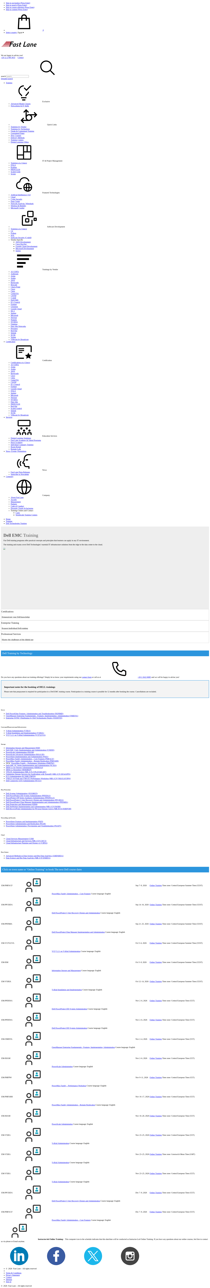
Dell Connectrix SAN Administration (23, 781)
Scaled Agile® (16, 408)
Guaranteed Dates (17, 133)
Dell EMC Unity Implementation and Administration (30, 750)
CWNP (13, 296)
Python (13, 233)
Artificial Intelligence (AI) (21, 195)
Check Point (15, 287)
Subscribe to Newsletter (20, 474)
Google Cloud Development (26, 246)
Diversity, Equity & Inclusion (22, 508)
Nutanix (14, 320)
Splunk (13, 333)
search (3, 76)
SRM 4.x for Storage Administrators (24, 768)
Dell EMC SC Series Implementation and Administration (31, 765)
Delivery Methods (18, 138)
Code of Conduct (17, 506)
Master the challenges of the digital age (17, 640)
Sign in (8, 1282)
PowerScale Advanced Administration (25, 754)
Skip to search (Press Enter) (16, 5)
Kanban (14, 167)
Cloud (13, 197)
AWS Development (23, 242)
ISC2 (13, 311)
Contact (21, 58)
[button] (21, 32)
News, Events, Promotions (16, 451)
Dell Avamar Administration (22, 793)
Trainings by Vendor (18, 127)
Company (9, 477)
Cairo (18, 513)
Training (9, 83)
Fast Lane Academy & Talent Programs (26, 440)
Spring (18, 251)
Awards (14, 500)
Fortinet (14, 304)
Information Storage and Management (23, 748)
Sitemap (9, 1280)
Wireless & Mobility (18, 206)
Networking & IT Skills (20, 106)
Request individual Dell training (15, 628)
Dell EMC (15, 300)
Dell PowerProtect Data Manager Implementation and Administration (37, 802)
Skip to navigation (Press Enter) (18, 3)
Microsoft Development (25, 249)
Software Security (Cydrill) (21, 238)
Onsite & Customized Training (22, 131)
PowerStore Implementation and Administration (27, 757)
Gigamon (14, 307)
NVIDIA (14, 322)
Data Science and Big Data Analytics (28, 858)
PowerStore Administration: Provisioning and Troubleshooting (33, 826)
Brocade (14, 285)
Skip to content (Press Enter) (17, 10)
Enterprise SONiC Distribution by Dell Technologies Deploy (34, 718)
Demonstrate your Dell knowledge (16, 617)
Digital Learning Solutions (21, 438)
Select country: (11, 32)
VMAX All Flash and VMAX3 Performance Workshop (38, 778)
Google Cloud (16, 309)
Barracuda (15, 283)
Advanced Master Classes (21, 104)
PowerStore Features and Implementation (24, 822)
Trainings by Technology (20, 129)
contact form (87, 677)
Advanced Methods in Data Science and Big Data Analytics (34, 856)
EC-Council (15, 302)
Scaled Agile (15, 172)
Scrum (13, 174)
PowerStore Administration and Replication (26, 824)
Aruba (13, 278)
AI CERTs (15, 272)
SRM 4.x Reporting (18, 770)
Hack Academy (17, 442)
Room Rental (16, 447)
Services (9, 417)
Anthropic (14, 274)
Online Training (156, 885)
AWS (13, 280)
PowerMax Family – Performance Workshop (32, 763)
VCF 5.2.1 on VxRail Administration (26, 735)
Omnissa (14, 324)
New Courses (16, 136)
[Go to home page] (19, 53)
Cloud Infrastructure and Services (26, 841)
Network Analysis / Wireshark (22, 204)
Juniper (13, 313)
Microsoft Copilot (17, 208)
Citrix (13, 291)
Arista (13, 276)
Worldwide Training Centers (26, 515)
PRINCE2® (15, 170)
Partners (14, 504)
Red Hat (14, 331)
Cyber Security (16, 199)
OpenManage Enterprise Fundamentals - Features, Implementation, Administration (42, 716)
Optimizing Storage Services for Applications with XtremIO (38, 774)
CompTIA (15, 294)
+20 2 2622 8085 (144, 677)
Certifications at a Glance (20, 363)
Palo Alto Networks (18, 326)
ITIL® (13, 165)
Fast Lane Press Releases (20, 472)
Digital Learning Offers (20, 142)
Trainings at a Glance (19, 163)
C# (12, 231)
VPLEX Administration (26, 772)
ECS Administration (21, 776)
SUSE (13, 335)
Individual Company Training (22, 445)
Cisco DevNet (21, 244)
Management (16, 502)
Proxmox (14, 328)
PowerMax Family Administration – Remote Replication (32, 761)
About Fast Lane (17, 497)
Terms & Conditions (13, 1273)
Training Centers (17, 140)
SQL (12, 235)
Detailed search (7, 79)
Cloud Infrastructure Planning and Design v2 (26, 843)
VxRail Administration (18, 731)
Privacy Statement (13, 1275)
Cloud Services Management (20, 839)
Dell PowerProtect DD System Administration (28, 796)
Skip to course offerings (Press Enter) (20, 7)
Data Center (15, 201)
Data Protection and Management (21, 804)
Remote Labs (16, 449)
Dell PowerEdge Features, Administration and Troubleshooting (34, 714)
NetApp (14, 318)
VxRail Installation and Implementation (25, 733)
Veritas (13, 337)
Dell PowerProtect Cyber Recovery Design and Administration (35, 800)
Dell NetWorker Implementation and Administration (33, 807)
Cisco (13, 289)
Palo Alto (14, 402)
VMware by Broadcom (20, 339)
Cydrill (13, 298)
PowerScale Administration (20, 752)
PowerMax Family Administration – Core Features (30, 759)
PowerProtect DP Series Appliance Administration (30, 798)
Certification (10, 342)
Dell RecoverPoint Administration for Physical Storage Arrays (38, 809)
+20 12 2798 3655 (8, 58)
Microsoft (14, 315)
